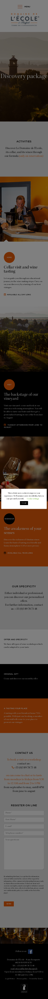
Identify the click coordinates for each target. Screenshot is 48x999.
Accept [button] (24, 503)
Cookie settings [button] (33, 499)
